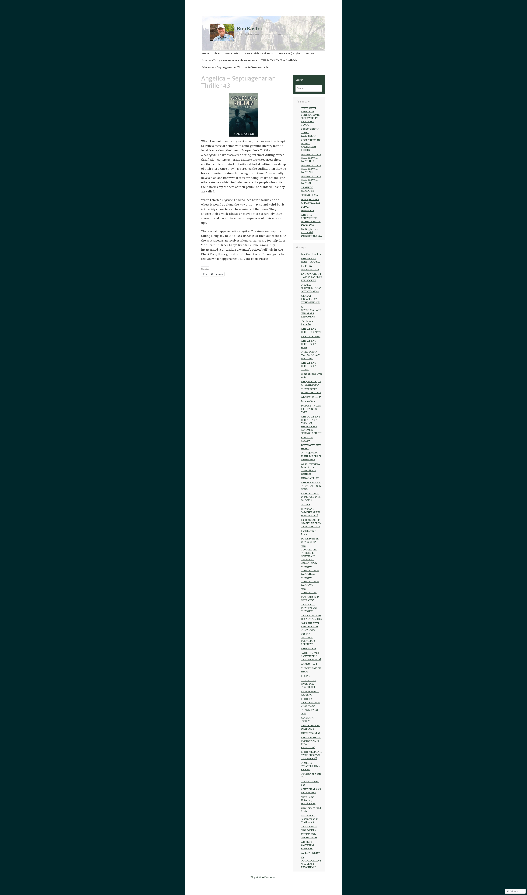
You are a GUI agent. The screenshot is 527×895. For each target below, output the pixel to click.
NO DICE (305, 504)
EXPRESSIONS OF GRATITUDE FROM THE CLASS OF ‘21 (311, 523)
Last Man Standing (311, 254)
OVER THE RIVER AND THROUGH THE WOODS (310, 626)
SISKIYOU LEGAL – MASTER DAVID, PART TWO (311, 168)
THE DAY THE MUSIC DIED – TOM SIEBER (309, 683)
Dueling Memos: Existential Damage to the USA (311, 232)
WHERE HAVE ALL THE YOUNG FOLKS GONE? (311, 486)
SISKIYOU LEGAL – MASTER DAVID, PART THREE (311, 157)
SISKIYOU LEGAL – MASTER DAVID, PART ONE (311, 179)
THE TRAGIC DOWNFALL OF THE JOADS (309, 608)
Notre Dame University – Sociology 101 (308, 800)
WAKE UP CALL (309, 664)
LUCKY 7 (305, 676)
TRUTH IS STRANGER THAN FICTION (310, 766)
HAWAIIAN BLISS (310, 478)
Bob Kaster (250, 29)
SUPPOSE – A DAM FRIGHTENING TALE (311, 409)
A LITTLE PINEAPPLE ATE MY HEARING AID (310, 299)
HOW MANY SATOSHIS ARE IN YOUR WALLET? (310, 512)
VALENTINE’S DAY (310, 853)
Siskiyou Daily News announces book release (229, 60)
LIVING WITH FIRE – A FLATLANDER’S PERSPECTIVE (311, 277)
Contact (309, 53)
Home (206, 53)
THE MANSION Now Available (279, 60)
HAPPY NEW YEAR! (311, 733)
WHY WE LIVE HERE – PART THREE (308, 366)
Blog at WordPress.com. (263, 877)
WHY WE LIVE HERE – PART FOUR (308, 344)
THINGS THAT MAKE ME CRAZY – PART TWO (311, 355)
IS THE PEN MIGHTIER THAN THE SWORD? (310, 702)
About (217, 53)
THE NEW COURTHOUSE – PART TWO (310, 581)
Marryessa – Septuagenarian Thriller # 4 (309, 819)
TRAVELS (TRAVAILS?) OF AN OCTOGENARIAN (311, 288)
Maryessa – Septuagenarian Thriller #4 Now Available (235, 67)
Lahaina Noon (308, 401)
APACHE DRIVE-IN (310, 336)
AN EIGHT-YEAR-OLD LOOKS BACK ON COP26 (311, 497)
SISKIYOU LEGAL (310, 195)
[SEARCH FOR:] (308, 88)
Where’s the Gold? (311, 397)
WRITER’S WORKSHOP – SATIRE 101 (308, 845)
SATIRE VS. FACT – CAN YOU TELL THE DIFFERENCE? (311, 656)
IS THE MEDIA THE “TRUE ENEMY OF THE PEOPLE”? (311, 755)
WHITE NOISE (308, 648)
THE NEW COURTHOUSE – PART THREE (310, 570)
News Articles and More (258, 53)
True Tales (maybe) (289, 53)
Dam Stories (232, 53)
